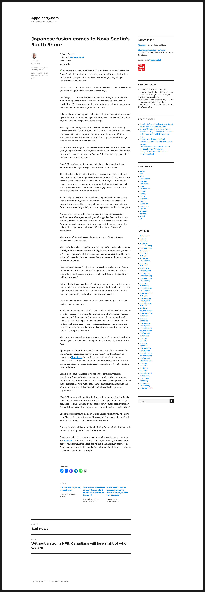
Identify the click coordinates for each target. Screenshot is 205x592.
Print (33, 78)
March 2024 (144, 268)
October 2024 (145, 261)
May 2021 (143, 306)
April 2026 (144, 243)
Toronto (67, 440)
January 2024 (145, 273)
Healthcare (144, 199)
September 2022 (146, 293)
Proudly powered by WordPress (57, 582)
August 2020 (144, 316)
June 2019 (143, 341)
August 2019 (144, 336)
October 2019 (145, 333)
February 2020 (145, 323)
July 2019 (143, 338)
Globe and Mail (77, 57)
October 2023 (145, 281)
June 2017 (143, 371)
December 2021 (146, 303)
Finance (143, 191)
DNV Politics (144, 184)
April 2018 (144, 368)
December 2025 (146, 246)
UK (141, 219)
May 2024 (143, 266)
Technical (143, 211)
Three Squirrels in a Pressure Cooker (152, 50)
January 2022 (145, 301)
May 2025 (143, 256)
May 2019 (143, 343)
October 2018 (145, 358)
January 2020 (145, 326)
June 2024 (144, 263)
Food (33, 73)
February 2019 (145, 348)
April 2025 (144, 258)
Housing (143, 201)
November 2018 (146, 356)
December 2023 (146, 276)
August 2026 (145, 236)
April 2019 (144, 346)
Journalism (35, 67)
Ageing (142, 171)
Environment (145, 189)
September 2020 (146, 313)
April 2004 (144, 381)
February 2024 (145, 271)
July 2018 (143, 363)
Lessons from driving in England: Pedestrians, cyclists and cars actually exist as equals (156, 141)
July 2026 (143, 238)
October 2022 (145, 291)
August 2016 (144, 376)
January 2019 (145, 351)
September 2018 (146, 361)
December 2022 (146, 288)
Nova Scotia (76, 357)
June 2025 (144, 253)
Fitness (143, 194)
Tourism (34, 70)
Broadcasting (145, 179)
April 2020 (144, 321)
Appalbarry (35, 60)
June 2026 (144, 241)
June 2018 (143, 366)
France (142, 196)
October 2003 (145, 386)
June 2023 (143, 283)
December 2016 (146, 373)
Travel (40, 70)
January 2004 (145, 383)
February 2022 (145, 298)
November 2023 (146, 278)
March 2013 (144, 378)
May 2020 (143, 318)
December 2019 (146, 328)
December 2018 (146, 353)
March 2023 (144, 286)
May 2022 (143, 296)
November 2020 (146, 311)
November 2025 (146, 248)
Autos (142, 176)
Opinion (143, 209)
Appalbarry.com (45, 18)
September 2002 (146, 388)
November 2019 (146, 331)
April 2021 (144, 308)
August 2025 (144, 251)
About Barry (142, 45)
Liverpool (35, 75)
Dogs (142, 186)
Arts (141, 174)
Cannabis (143, 181)
